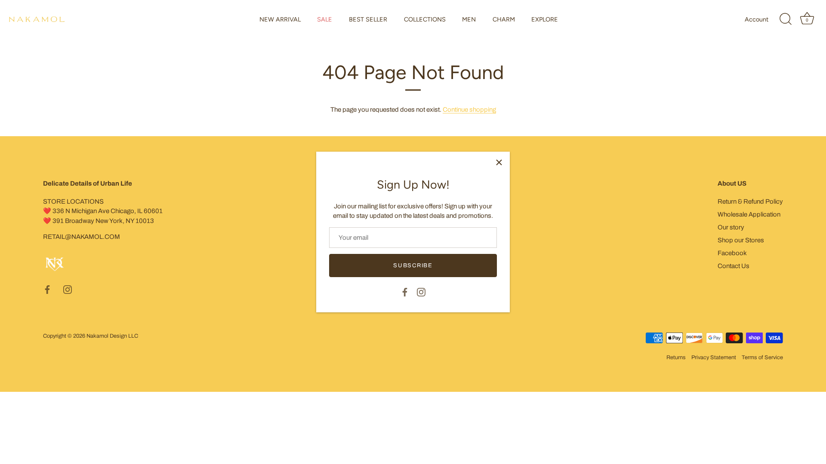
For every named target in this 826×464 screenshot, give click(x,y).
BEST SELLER (368, 19)
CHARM (504, 19)
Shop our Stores (741, 240)
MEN (469, 19)
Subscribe (412, 266)
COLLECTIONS (425, 19)
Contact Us (733, 266)
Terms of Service (762, 357)
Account (756, 19)
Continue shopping (469, 109)
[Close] (499, 162)
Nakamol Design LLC (112, 336)
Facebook (732, 253)
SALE (324, 19)
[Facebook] (405, 291)
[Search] (785, 19)
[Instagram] (421, 291)
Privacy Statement (713, 357)
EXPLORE (544, 19)
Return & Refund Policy (750, 201)
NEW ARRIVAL (280, 19)
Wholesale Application (749, 214)
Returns (676, 357)
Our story (731, 227)
